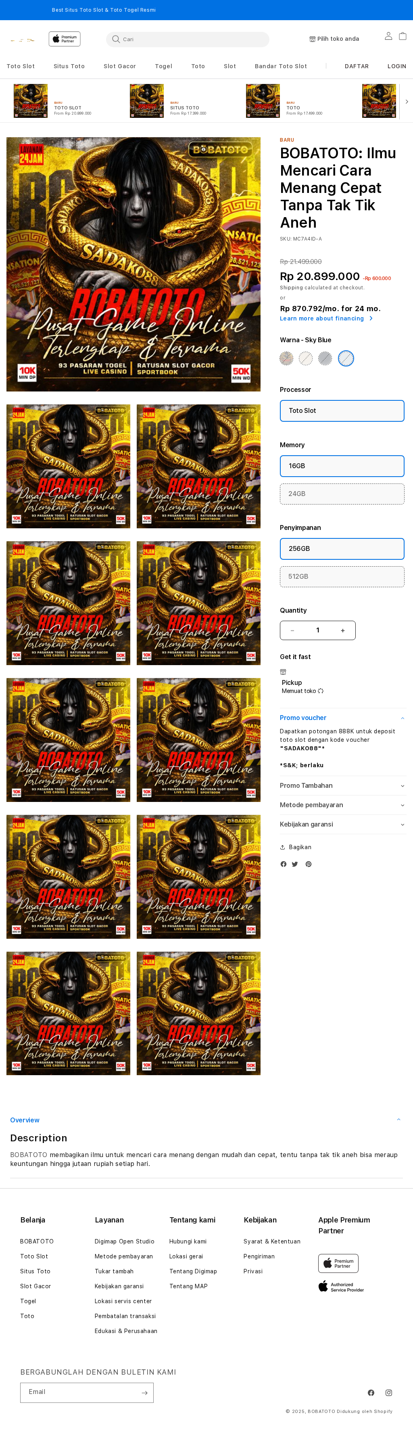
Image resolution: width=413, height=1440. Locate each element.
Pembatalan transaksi (125, 1316)
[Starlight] (305, 358)
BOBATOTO (29, 1155)
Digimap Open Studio (124, 1241)
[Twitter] (296, 866)
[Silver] (286, 358)
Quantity (293, 610)
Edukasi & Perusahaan (126, 1331)
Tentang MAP (188, 1286)
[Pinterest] (310, 866)
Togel (28, 1301)
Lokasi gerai (186, 1256)
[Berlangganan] (144, 1393)
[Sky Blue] (346, 358)
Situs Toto (35, 1271)
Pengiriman (259, 1256)
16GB (297, 466)
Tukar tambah (114, 1271)
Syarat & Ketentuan (272, 1241)
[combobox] (187, 39)
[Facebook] (285, 866)
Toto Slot (302, 410)
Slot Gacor (35, 1286)
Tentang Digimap (193, 1271)
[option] (65, 101)
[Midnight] (325, 358)
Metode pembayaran (124, 1256)
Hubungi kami (188, 1241)
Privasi (253, 1271)
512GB (298, 576)
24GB (297, 494)
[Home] (25, 39)
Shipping (291, 288)
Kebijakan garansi (119, 1286)
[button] (20, 66)
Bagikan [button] (300, 847)
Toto (27, 1316)
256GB (299, 549)
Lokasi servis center (123, 1301)
